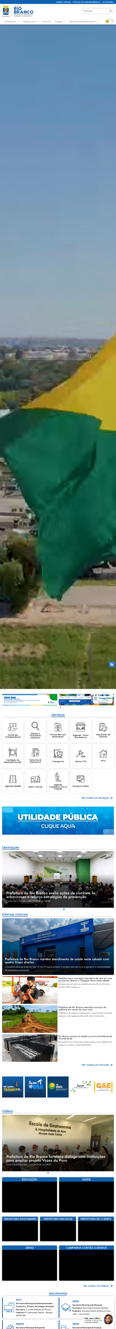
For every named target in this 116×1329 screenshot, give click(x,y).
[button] (4, 698)
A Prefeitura (10, 21)
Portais (58, 21)
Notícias (46, 21)
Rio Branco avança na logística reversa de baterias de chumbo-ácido (85, 1037)
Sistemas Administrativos (82, 21)
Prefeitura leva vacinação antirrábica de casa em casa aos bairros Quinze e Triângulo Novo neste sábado (85, 979)
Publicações (29, 21)
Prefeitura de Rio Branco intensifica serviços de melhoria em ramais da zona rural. (82, 1008)
